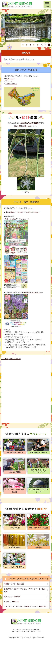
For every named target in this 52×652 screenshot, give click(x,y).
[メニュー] (47, 4)
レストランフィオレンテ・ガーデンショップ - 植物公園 (25, 607)
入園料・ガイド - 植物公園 (14, 584)
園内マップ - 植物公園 (12, 596)
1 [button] (23, 45)
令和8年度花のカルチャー (32, 292)
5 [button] (37, 45)
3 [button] (30, 45)
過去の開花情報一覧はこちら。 (26, 126)
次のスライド (45, 44)
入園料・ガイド (11, 84)
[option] (26, 28)
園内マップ (9, 79)
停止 (49, 44)
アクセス (8, 81)
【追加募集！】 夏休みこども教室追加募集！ (22, 212)
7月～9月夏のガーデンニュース (17, 219)
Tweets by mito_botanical (11, 359)
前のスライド (42, 44)
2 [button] (26, 45)
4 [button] (34, 45)
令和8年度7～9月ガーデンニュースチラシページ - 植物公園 (24, 590)
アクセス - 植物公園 (11, 602)
